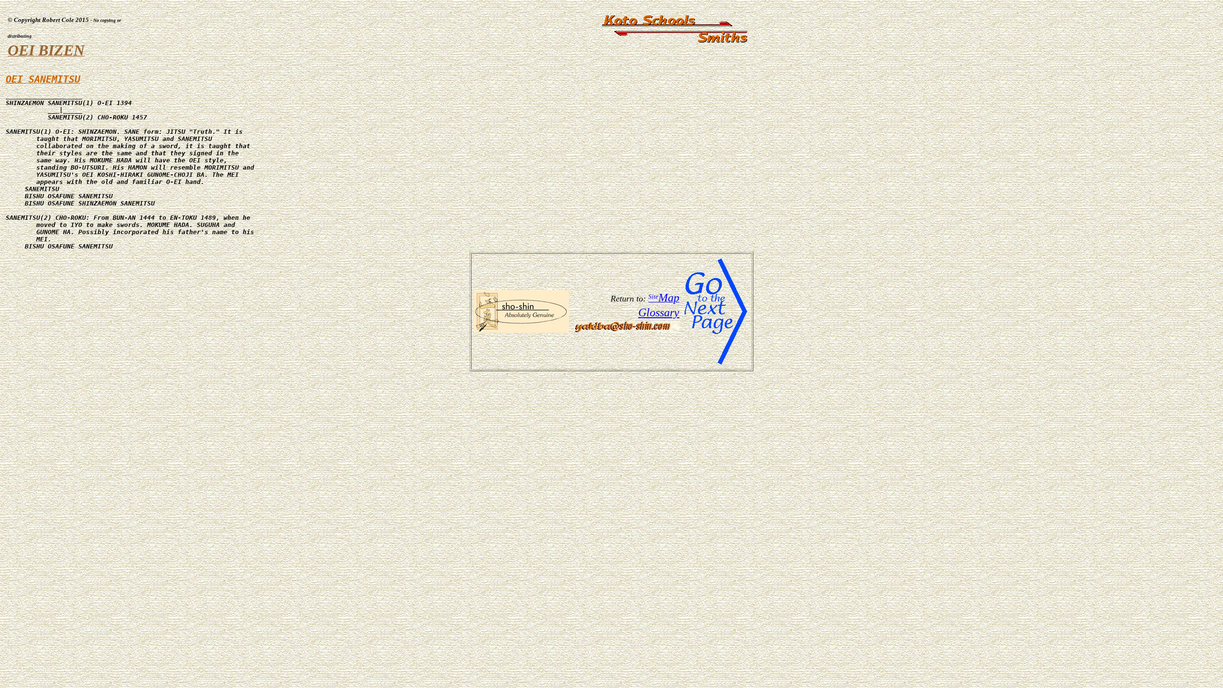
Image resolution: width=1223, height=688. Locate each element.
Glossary (658, 312)
